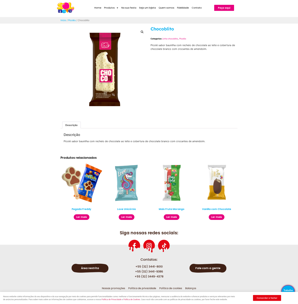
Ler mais (81, 217)
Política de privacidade (142, 288)
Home (97, 7)
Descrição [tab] (71, 125)
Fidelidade (183, 7)
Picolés (72, 20)
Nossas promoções (113, 288)
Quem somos (166, 7)
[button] (142, 32)
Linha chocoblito (170, 38)
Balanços (190, 288)
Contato (197, 7)
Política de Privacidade (111, 299)
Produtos (109, 7)
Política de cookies (170, 288)
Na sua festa (128, 7)
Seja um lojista (147, 7)
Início (63, 20)
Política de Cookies (131, 299)
